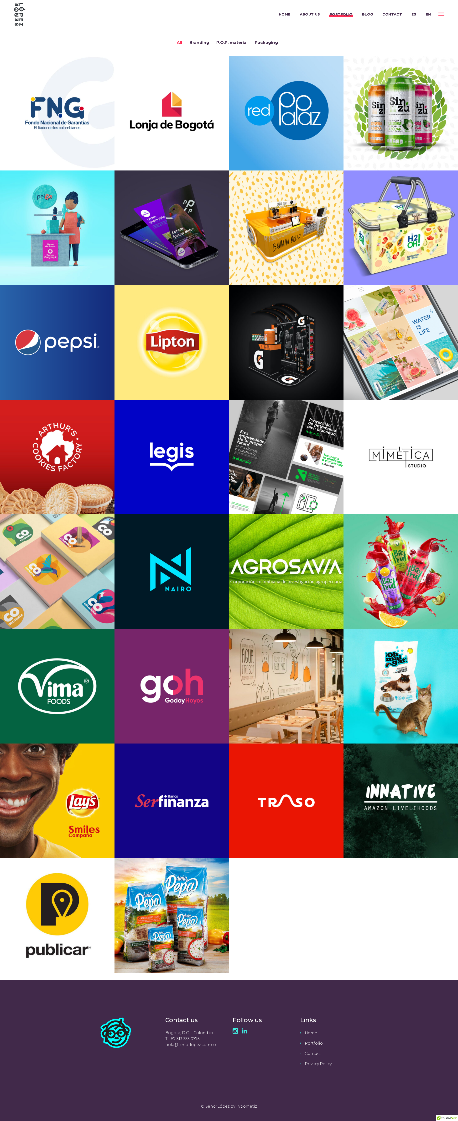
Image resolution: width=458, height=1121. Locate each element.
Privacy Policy (318, 1064)
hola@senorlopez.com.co (190, 1044)
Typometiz (246, 1106)
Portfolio (314, 1043)
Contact (313, 1053)
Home (311, 1033)
